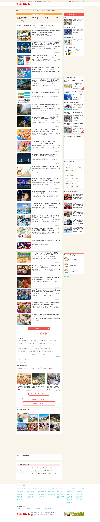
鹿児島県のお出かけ (79, 499)
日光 (53, 470)
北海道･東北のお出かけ (21, 488)
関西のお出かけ (59, 488)
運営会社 (29, 508)
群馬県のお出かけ (42, 496)
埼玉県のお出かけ (42, 494)
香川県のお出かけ (69, 500)
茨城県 (21, 476)
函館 (78, 186)
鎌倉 (25, 470)
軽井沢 (67, 186)
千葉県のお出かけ (42, 493)
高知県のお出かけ (69, 499)
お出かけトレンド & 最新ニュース (38, 14)
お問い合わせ (19, 508)
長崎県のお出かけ (79, 493)
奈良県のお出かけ (59, 494)
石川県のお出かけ (31, 494)
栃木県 (56, 473)
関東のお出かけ (41, 488)
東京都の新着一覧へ (39, 403)
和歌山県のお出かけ (60, 496)
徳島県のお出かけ (69, 502)
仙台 (67, 170)
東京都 (26, 473)
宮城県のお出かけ (20, 491)
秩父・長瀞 (46, 470)
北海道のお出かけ (20, 489)
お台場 (21, 467)
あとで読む (69, 1)
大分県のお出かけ (79, 496)
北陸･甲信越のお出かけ (32, 488)
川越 (40, 470)
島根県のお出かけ (69, 496)
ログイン (82, 1)
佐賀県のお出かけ (79, 491)
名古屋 (72, 164)
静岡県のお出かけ (51, 494)
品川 (26, 467)
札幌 (72, 172)
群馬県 (50, 473)
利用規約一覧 (47, 508)
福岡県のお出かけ (79, 489)
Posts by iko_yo (67, 276)
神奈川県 (32, 473)
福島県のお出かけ (20, 499)
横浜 (20, 470)
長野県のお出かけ (31, 489)
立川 (54, 467)
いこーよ (19, 1)
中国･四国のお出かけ (69, 488)
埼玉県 (44, 473)
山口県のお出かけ (69, 493)
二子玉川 (38, 467)
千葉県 (38, 473)
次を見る (38, 328)
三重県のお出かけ (51, 493)
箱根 (30, 470)
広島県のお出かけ (69, 489)
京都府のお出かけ (59, 491)
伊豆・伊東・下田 (69, 178)
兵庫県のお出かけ (59, 493)
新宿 (49, 467)
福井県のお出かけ (31, 497)
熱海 (77, 178)
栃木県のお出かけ (42, 497)
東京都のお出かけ (42, 489)
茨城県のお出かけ (42, 499)
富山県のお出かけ (31, 496)
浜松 (77, 183)
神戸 (74, 167)
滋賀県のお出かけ (59, 497)
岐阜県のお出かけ (51, 491)
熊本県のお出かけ (79, 494)
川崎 (35, 470)
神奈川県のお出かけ (42, 491)
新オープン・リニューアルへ (38, 393)
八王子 (31, 467)
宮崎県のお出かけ (79, 497)
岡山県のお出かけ (69, 491)
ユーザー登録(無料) (75, 1)
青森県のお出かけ (20, 493)
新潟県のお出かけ (31, 493)
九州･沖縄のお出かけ (79, 488)
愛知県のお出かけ (51, 489)
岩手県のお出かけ (20, 494)
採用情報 (38, 508)
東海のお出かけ (50, 488)
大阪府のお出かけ (59, 489)
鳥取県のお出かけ (69, 494)
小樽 (73, 186)
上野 (44, 467)
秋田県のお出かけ (20, 496)
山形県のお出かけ (20, 497)
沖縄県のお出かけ (79, 500)
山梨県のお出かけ (31, 491)
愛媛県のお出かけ (69, 497)
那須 (20, 473)
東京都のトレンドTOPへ (39, 399)
